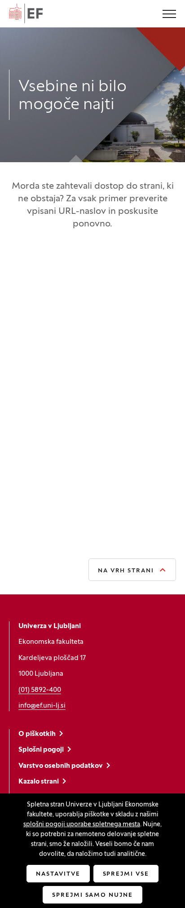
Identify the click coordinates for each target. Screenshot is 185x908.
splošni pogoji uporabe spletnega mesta (81, 825)
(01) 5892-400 (39, 690)
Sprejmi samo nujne (92, 895)
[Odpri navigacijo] (169, 14)
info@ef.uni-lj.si (42, 706)
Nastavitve (58, 874)
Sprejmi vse (126, 874)
